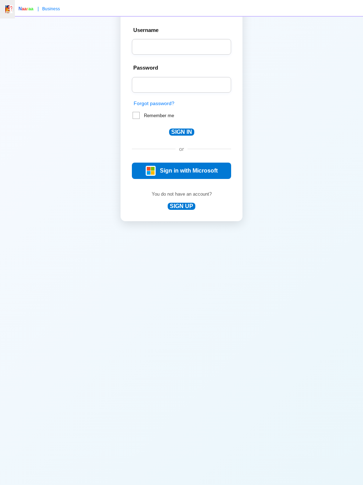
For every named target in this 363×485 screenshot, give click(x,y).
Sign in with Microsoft (189, 171)
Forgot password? (154, 103)
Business (51, 8)
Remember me (159, 115)
